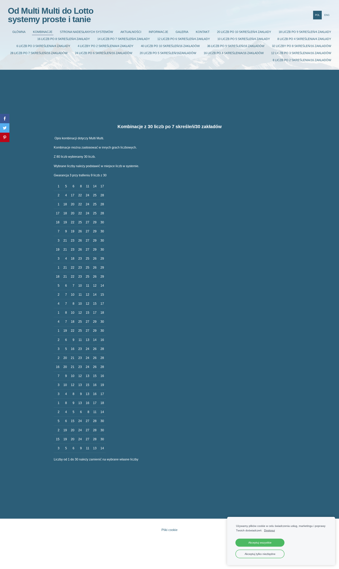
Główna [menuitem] (19, 32)
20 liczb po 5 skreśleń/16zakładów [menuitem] (168, 53)
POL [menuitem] (317, 15)
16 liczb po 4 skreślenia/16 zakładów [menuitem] (234, 53)
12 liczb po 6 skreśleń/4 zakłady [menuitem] (183, 39)
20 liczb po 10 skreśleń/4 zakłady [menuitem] (244, 32)
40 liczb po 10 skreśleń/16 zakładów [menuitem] (170, 46)
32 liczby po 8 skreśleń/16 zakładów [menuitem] (301, 46)
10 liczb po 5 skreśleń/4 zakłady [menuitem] (243, 39)
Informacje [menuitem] (158, 32)
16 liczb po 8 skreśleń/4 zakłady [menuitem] (63, 39)
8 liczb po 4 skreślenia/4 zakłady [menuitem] (304, 39)
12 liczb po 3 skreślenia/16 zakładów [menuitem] (301, 53)
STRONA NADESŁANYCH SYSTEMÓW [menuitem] (86, 32)
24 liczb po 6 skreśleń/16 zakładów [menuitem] (103, 53)
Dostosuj (269, 530)
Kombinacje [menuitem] (42, 32)
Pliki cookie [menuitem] (169, 530)
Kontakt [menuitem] (203, 32)
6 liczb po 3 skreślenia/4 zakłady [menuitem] (43, 46)
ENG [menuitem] (326, 15)
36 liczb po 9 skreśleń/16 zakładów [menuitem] (235, 46)
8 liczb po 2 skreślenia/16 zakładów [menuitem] (302, 60)
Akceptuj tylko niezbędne (260, 553)
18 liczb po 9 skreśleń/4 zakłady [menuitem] (305, 32)
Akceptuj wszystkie (260, 542)
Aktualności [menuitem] (130, 32)
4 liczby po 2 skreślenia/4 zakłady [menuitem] (105, 46)
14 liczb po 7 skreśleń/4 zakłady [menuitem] (123, 39)
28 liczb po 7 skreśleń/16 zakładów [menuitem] (38, 53)
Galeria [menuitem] (182, 32)
